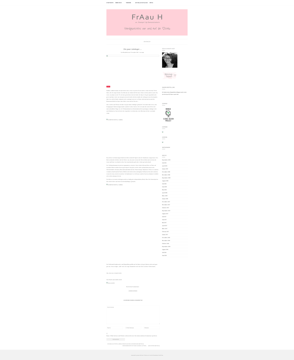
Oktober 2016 (165, 243)
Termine (128, 2)
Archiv (164, 155)
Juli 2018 (164, 183)
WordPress (160, 355)
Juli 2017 (164, 216)
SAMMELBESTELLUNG (168, 87)
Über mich (118, 2)
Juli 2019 (164, 163)
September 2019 (166, 160)
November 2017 (166, 204)
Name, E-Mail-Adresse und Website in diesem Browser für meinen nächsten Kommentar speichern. (131, 335)
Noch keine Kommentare (132, 286)
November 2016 (166, 240)
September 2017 (166, 210)
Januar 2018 (165, 198)
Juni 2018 (164, 186)
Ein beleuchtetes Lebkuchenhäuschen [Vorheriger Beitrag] (125, 343)
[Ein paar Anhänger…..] (132, 69)
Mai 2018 (164, 189)
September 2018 (166, 178)
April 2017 (164, 225)
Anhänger (147, 41)
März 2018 (164, 195)
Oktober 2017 (165, 207)
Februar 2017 (165, 231)
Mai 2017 (164, 222)
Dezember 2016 (166, 237)
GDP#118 (164, 137)
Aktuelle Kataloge (141, 2)
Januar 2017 (165, 234)
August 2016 (165, 249)
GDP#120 (164, 103)
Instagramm (166, 147)
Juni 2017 (164, 219)
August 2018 (165, 180)
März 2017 (164, 228)
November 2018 (166, 175)
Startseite (109, 2)
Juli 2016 (164, 252)
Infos (151, 2)
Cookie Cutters (133, 290)
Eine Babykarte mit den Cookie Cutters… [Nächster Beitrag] (141, 345)
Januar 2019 (165, 169)
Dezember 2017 (166, 201)
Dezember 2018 (166, 172)
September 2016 (166, 246)
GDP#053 (164, 127)
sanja (142, 52)
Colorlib (151, 355)
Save (109, 86)
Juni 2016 (164, 255)
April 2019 (164, 166)
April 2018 (164, 192)
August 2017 (165, 213)
